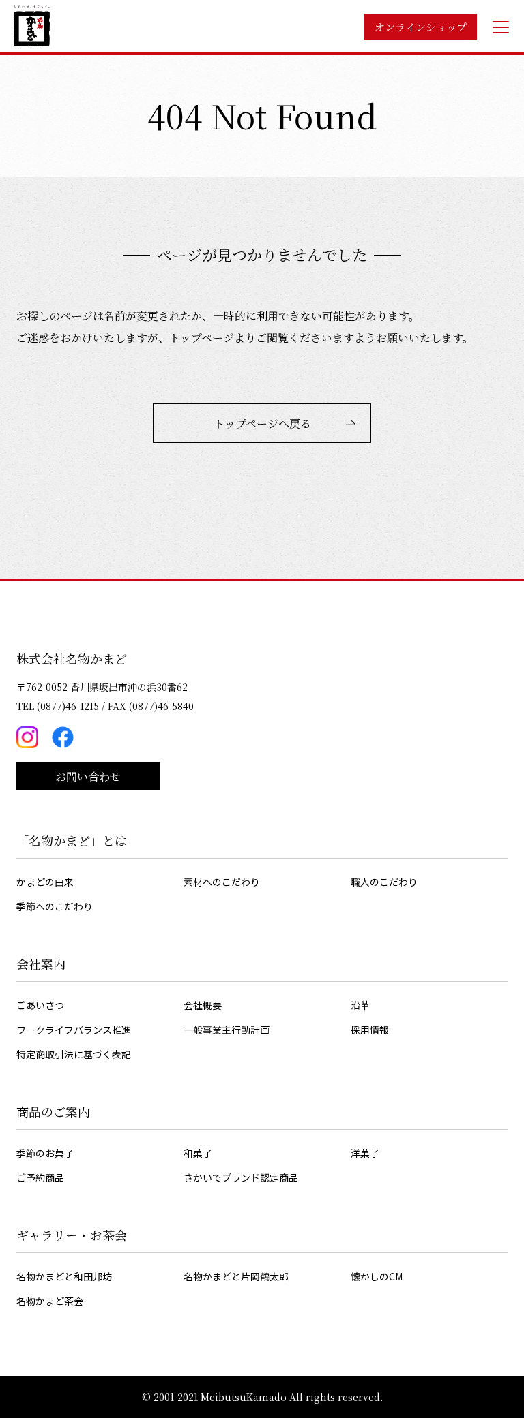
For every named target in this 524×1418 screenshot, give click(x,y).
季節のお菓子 (45, 1153)
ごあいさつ (40, 1005)
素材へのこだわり (222, 882)
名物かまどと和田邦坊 (64, 1276)
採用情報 (370, 1029)
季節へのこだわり (54, 906)
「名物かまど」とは (71, 840)
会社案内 (41, 963)
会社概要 (203, 1005)
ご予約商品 (40, 1177)
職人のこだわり (384, 882)
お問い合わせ (88, 776)
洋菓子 (365, 1153)
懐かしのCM (377, 1276)
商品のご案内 (53, 1111)
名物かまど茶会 (49, 1301)
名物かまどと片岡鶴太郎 (236, 1276)
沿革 (360, 1005)
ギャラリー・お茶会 (71, 1235)
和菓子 (198, 1153)
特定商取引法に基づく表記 (73, 1054)
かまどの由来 (45, 882)
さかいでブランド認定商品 (241, 1177)
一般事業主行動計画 (227, 1029)
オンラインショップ (421, 27)
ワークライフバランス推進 (73, 1029)
